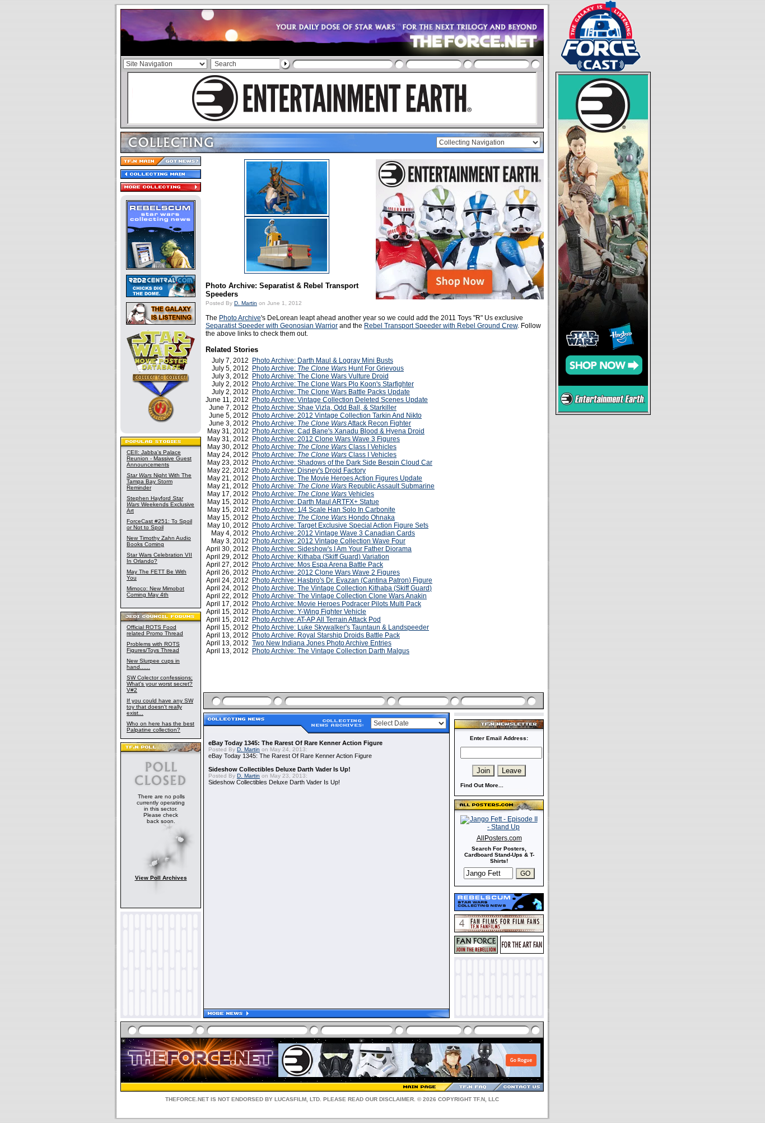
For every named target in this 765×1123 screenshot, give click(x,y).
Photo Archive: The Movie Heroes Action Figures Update (337, 478)
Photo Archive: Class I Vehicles (324, 447)
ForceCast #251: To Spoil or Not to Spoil (159, 524)
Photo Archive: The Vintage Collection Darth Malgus (330, 651)
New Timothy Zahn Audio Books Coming (159, 541)
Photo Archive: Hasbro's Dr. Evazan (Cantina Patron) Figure (342, 580)
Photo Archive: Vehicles (313, 494)
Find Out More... (481, 785)
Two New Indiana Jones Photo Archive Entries (321, 643)
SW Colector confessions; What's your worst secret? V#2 (160, 683)
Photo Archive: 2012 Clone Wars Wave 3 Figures (326, 439)
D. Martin (245, 303)
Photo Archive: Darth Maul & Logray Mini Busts (322, 360)
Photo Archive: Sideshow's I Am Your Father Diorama (332, 549)
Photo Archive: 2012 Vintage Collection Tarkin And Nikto (337, 415)
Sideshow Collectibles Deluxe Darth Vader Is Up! (279, 769)
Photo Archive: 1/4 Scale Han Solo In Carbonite (323, 510)
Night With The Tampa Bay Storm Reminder (159, 481)
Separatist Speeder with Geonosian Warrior (272, 326)
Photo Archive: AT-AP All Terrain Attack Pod (316, 619)
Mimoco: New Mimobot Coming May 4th (155, 591)
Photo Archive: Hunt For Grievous (328, 368)
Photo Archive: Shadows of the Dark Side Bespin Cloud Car (342, 462)
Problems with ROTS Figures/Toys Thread (153, 647)
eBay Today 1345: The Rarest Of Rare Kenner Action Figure (295, 743)
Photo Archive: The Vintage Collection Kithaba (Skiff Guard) (342, 588)
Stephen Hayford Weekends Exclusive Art (160, 504)
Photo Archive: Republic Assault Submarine (343, 486)
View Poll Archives (161, 878)
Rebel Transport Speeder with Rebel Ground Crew (440, 326)
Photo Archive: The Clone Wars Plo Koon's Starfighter (333, 384)
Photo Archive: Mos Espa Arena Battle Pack (317, 565)
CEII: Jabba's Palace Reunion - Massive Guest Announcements (159, 458)
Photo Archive (240, 318)
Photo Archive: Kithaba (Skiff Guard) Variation (320, 557)
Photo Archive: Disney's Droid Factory (309, 470)
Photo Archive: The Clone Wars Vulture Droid (320, 376)
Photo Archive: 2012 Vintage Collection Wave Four (328, 541)
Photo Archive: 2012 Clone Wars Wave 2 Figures (326, 572)
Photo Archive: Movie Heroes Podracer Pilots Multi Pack (336, 604)
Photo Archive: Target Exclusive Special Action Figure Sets (340, 525)
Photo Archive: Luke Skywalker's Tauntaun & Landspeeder (340, 627)
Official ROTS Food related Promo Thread (155, 630)
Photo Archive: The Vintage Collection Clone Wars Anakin (339, 596)
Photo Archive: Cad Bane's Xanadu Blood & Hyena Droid (338, 431)
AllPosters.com (499, 838)
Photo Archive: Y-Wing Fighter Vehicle (309, 612)
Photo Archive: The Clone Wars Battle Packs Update (331, 392)
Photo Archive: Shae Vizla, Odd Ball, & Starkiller (324, 408)
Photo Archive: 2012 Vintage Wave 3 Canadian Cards (333, 533)
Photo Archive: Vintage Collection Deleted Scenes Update (340, 400)
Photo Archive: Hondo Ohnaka (323, 517)
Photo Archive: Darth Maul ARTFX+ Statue (315, 502)
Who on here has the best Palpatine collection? (160, 726)
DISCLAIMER (396, 1099)
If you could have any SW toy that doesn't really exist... (160, 706)
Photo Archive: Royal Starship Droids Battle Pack (326, 635)
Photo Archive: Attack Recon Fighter (331, 423)
